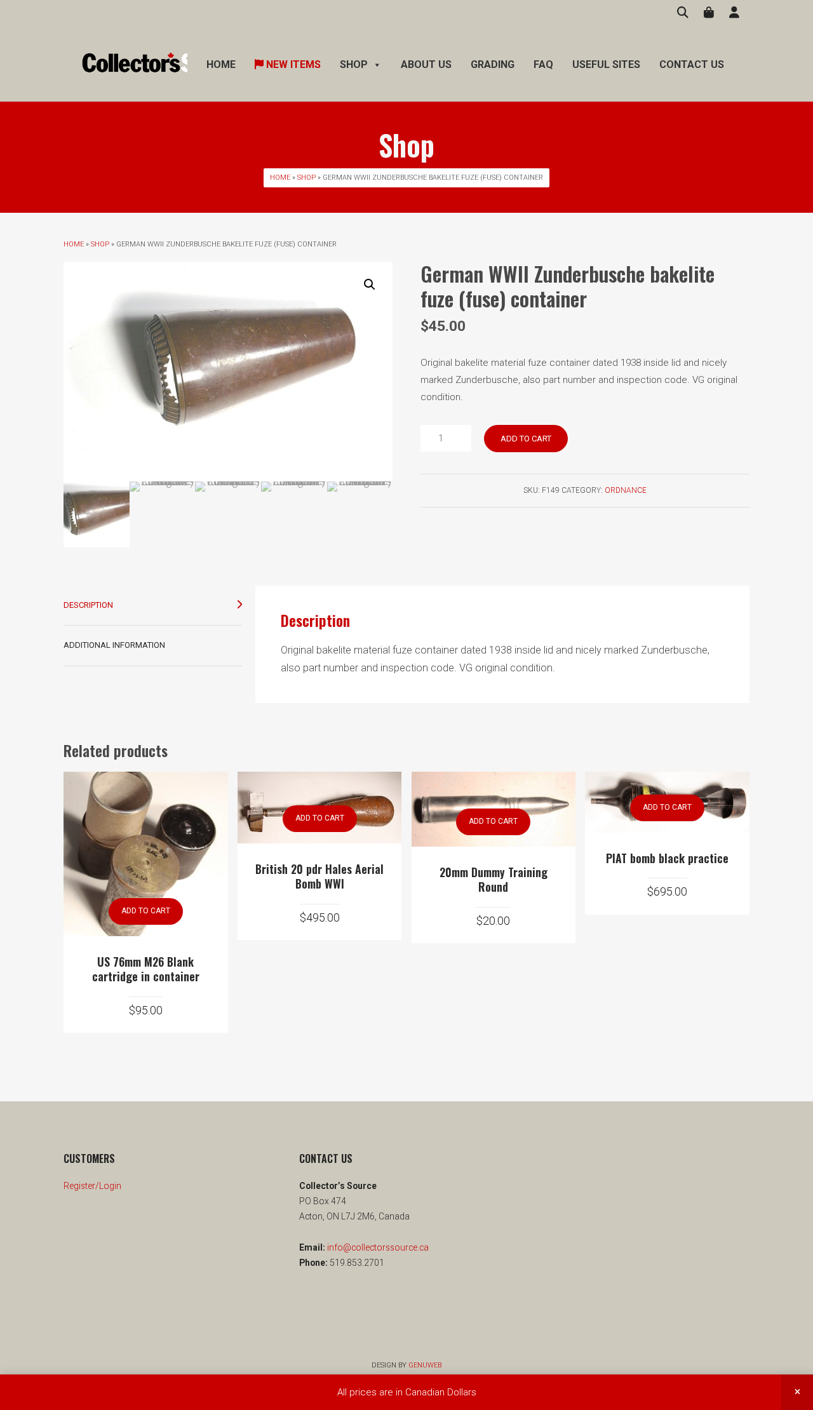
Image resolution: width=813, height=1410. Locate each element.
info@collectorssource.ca (377, 1247)
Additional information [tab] (114, 645)
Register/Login (92, 1186)
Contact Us (691, 64)
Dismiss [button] (797, 1392)
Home (221, 64)
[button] (369, 284)
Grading (492, 64)
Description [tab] (88, 605)
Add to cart (526, 438)
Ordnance (626, 490)
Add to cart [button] (145, 910)
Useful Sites (606, 64)
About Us (426, 64)
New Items (292, 64)
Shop (306, 177)
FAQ (543, 64)
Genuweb (424, 1365)
